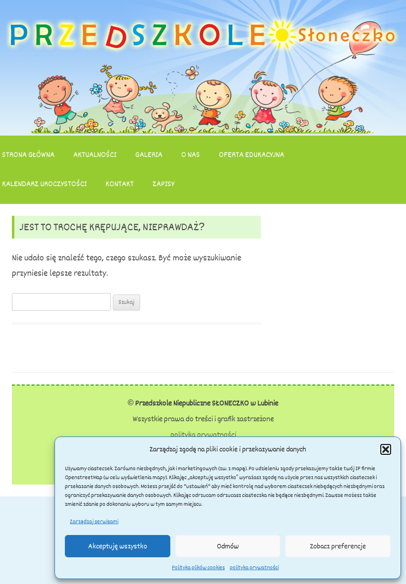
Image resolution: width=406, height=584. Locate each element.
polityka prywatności (254, 568)
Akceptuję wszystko (117, 546)
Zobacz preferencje (338, 546)
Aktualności (94, 154)
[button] (386, 449)
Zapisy (163, 184)
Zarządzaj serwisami (94, 522)
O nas (190, 154)
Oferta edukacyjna (251, 154)
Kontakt (119, 184)
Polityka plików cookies (198, 568)
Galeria (148, 154)
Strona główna (28, 154)
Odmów (228, 546)
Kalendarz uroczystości (44, 184)
